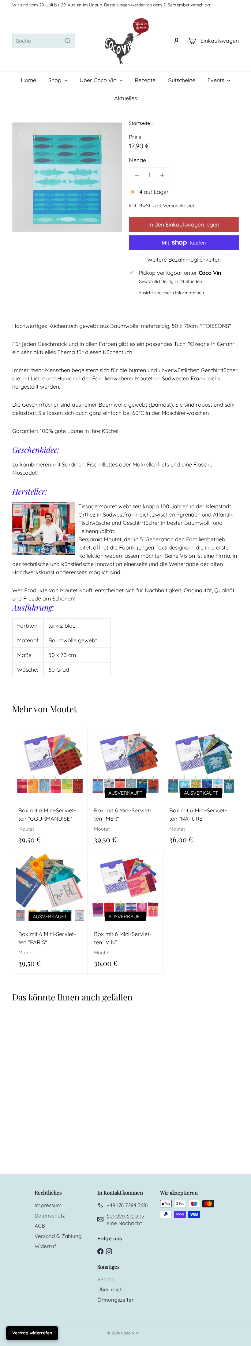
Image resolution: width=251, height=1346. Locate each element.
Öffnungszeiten (116, 1300)
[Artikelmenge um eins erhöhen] (162, 175)
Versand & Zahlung (58, 1236)
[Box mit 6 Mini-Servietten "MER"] (125, 788)
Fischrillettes (102, 464)
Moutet (63, 708)
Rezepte (145, 80)
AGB (40, 1225)
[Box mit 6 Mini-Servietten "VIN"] (125, 912)
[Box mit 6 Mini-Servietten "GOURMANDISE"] (50, 788)
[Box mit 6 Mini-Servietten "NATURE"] (201, 788)
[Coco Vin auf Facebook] (100, 1250)
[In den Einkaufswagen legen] (85, 743)
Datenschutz (50, 1215)
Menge (137, 160)
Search (105, 1279)
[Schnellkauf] (85, 730)
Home (28, 80)
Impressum (48, 1205)
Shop (55, 80)
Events (217, 80)
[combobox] (43, 41)
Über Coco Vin (99, 80)
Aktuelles (125, 98)
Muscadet (24, 472)
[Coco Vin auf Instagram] (109, 1250)
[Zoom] (67, 177)
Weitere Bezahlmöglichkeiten (184, 259)
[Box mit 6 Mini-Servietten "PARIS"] (50, 912)
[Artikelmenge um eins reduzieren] (136, 175)
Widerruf (45, 1246)
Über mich (110, 1289)
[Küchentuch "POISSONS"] (31, 1066)
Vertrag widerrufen (32, 1333)
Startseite (139, 123)
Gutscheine (181, 80)
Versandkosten (179, 206)
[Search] (67, 41)
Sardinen (73, 464)
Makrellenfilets (151, 464)
